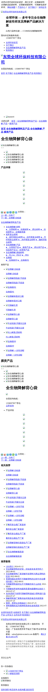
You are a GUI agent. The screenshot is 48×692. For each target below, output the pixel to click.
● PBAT (17, 255)
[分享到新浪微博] (5, 212)
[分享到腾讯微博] (8, 212)
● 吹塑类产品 (22, 250)
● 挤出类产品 (37, 247)
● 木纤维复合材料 (26, 240)
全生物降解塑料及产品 (16, 48)
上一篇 (8, 215)
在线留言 (17, 612)
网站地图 (11, 7)
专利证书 (42, 7)
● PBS (25, 255)
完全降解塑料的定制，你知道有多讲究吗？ (24, 569)
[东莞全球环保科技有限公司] (14, 12)
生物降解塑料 (31, 641)
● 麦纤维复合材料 (14, 237)
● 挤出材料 (34, 229)
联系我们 (10, 50)
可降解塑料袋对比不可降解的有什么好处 (23, 584)
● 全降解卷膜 (18, 232)
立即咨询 (10, 406)
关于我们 (32, 7)
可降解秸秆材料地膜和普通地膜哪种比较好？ (25, 589)
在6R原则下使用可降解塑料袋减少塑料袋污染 (26, 594)
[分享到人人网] (10, 212)
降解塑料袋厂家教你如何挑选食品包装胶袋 (24, 598)
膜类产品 (13, 124)
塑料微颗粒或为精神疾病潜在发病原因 (22, 606)
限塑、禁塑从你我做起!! (16, 603)
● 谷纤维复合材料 (31, 237)
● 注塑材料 (11, 229)
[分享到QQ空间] (2, 212)
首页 (3, 73)
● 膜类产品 (25, 247)
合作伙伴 (18, 615)
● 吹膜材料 (23, 229)
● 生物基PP (11, 260)
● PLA (9, 255)
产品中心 (22, 7)
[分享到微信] (13, 212)
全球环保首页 (12, 42)
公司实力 (9, 615)
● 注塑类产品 (12, 247)
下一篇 (11, 218)
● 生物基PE (23, 260)
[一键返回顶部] (13, 673)
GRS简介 (10, 566)
